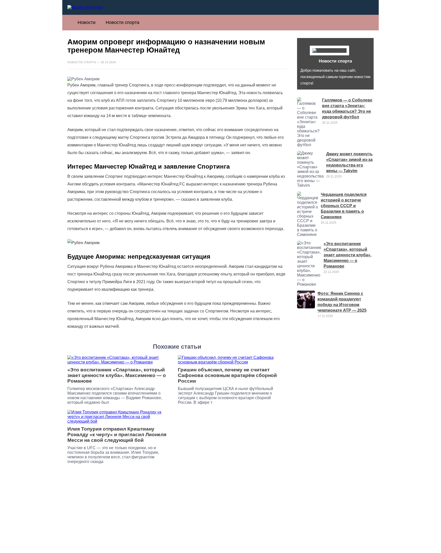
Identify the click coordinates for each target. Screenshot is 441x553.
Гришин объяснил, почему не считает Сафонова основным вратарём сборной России (227, 375)
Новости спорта (122, 22)
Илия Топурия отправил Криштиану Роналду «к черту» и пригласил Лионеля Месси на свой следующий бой (116, 434)
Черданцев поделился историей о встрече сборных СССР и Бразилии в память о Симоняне (343, 205)
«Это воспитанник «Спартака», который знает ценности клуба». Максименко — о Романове (116, 375)
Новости (86, 22)
